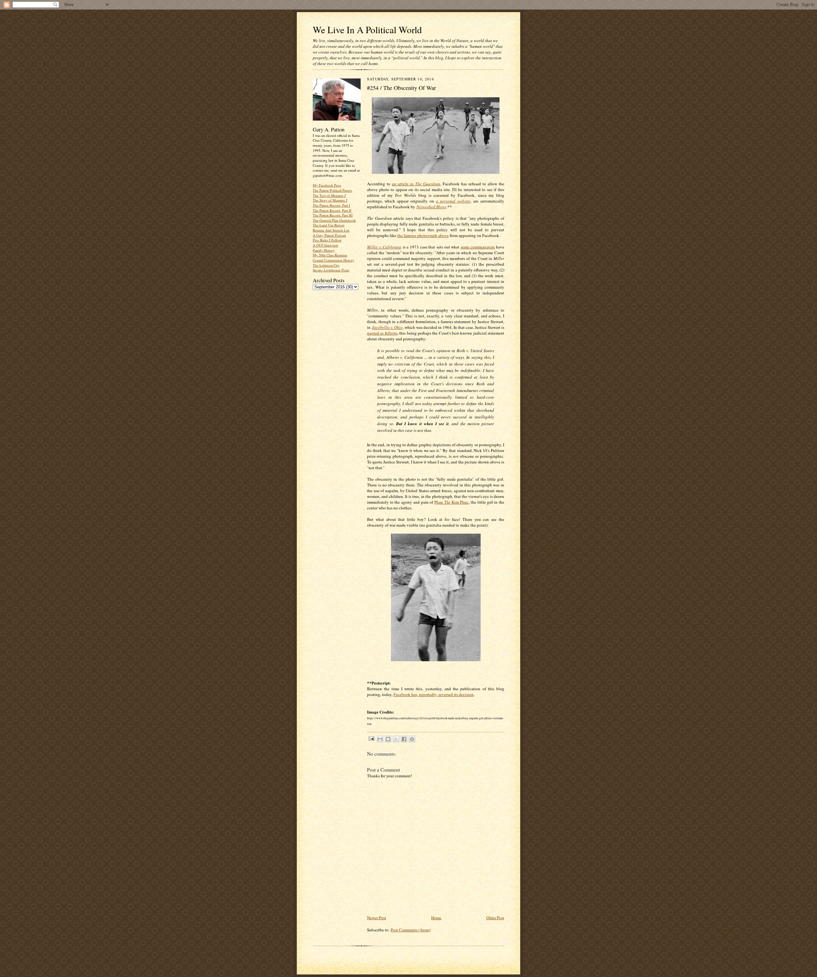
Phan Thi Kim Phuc (451, 502)
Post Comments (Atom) (411, 930)
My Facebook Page (327, 185)
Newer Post (376, 918)
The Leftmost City (326, 265)
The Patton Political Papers (332, 190)
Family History (324, 250)
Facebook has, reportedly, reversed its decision (434, 694)
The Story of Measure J (330, 200)
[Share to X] (396, 739)
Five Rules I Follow (327, 240)
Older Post (495, 918)
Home (436, 918)
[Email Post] (371, 738)
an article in (416, 184)
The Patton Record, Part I (331, 205)
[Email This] (380, 739)
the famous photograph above (423, 235)
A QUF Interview (325, 245)
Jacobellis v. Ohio (387, 327)
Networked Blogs (431, 207)
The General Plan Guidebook (334, 220)
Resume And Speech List (331, 230)
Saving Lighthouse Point (331, 270)
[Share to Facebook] (404, 739)
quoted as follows (382, 333)
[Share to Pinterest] (412, 739)
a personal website (453, 201)
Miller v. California (384, 247)
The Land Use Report (328, 225)
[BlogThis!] (388, 739)
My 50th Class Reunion (330, 255)
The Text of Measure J (329, 195)
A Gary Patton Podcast (329, 235)
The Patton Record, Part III (333, 215)
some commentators (478, 247)
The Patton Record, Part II (332, 210)
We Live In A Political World (367, 29)
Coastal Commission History (333, 260)
